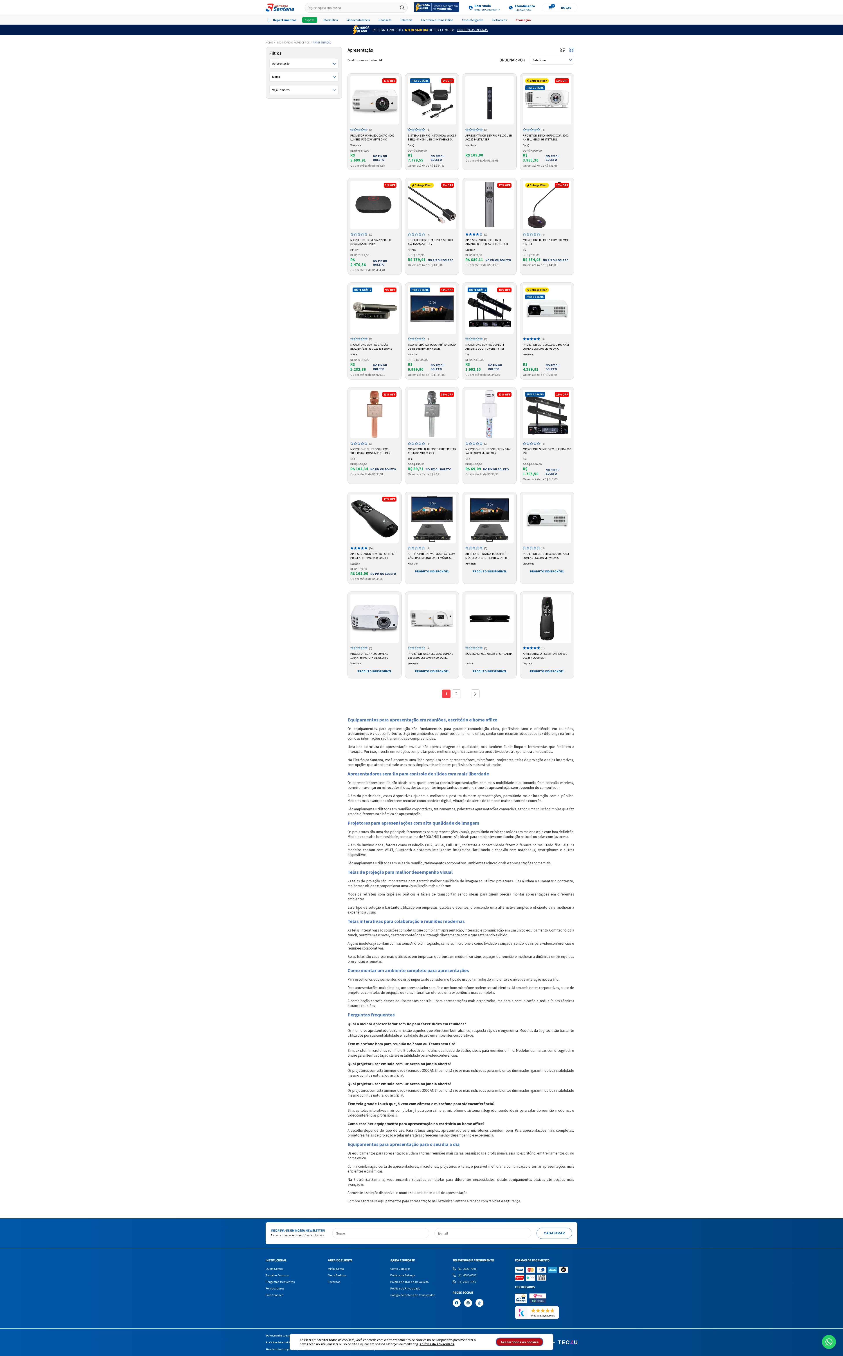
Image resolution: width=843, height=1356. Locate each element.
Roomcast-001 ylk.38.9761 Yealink (489, 654)
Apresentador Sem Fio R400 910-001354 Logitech (545, 656)
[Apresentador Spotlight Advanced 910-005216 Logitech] (489, 205)
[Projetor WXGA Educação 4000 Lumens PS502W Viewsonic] (374, 100)
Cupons (310, 20)
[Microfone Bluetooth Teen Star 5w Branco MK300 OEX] (489, 414)
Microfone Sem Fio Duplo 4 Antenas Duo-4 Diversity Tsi (484, 347)
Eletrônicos (499, 20)
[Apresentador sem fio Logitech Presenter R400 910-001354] (374, 519)
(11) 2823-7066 (467, 1269)
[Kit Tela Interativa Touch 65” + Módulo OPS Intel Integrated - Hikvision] (489, 519)
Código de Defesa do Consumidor (412, 1295)
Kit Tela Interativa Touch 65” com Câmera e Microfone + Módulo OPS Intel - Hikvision (431, 556)
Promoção (523, 20)
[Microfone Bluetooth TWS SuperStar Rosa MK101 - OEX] (374, 414)
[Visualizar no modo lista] (562, 50)
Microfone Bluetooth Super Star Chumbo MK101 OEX (432, 451)
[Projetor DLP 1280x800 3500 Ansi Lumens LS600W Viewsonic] (547, 309)
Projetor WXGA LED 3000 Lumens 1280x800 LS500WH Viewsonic (430, 656)
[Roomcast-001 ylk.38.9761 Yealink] (489, 618)
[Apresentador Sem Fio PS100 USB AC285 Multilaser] (489, 100)
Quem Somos (274, 1269)
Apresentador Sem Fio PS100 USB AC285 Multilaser (488, 137)
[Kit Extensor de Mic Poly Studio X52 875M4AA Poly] (432, 205)
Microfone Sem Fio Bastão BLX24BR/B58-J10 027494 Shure (371, 347)
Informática (330, 20)
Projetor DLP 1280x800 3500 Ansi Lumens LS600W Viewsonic (546, 347)
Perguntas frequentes (280, 1282)
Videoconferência (358, 20)
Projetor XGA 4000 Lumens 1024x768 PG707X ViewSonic (369, 656)
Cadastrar (554, 1233)
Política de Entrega (402, 1275)
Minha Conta (336, 1269)
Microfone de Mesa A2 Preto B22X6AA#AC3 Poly (370, 242)
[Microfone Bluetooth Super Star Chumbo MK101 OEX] (432, 414)
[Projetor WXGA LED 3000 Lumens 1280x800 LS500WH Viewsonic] (432, 618)
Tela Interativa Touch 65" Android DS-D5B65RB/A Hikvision (432, 347)
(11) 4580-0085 (467, 1275)
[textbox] (356, 8)
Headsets (385, 20)
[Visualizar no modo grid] (571, 50)
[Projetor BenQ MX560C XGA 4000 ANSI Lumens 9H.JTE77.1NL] (547, 100)
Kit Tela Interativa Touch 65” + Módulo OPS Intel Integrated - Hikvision (486, 556)
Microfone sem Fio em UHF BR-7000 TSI (547, 451)
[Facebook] (457, 1303)
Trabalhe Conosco (277, 1275)
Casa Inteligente (472, 20)
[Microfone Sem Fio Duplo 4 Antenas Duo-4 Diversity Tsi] (489, 309)
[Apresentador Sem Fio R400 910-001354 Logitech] (547, 618)
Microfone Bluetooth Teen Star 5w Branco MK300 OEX (488, 451)
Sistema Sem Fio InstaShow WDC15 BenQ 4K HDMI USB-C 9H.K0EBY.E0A (432, 137)
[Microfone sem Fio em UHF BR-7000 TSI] (547, 414)
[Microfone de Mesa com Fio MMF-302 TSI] (547, 205)
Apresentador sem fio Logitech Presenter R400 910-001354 (373, 556)
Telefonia (406, 20)
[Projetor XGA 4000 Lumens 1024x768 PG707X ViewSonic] (374, 618)
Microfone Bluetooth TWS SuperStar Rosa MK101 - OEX (370, 451)
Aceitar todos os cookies (520, 1342)
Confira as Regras (472, 30)
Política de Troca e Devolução (409, 1282)
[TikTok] (479, 1303)
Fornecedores (275, 1288)
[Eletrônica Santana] (280, 8)
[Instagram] (468, 1303)
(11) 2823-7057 (467, 1282)
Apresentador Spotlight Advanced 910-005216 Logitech (486, 242)
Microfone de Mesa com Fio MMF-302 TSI (546, 242)
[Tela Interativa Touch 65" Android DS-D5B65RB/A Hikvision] (432, 309)
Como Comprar (400, 1269)
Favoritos (334, 1282)
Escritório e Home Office (437, 20)
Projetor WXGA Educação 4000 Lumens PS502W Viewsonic (372, 137)
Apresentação (322, 42)
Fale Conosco (274, 1295)
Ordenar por (512, 60)
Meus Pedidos (337, 1275)
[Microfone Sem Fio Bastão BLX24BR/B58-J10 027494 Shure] (374, 309)
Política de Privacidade (437, 1344)
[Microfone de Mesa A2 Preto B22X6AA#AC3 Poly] (374, 205)
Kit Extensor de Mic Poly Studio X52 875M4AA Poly (430, 242)
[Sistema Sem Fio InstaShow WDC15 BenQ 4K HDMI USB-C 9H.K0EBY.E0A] (432, 100)
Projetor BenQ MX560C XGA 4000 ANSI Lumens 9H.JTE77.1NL (545, 137)
